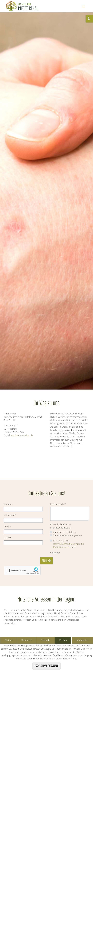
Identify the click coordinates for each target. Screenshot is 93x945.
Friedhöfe (45, 640)
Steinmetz (26, 640)
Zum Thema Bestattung (64, 532)
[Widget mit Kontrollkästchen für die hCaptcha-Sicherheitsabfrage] (22, 570)
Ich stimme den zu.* (68, 544)
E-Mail (7, 537)
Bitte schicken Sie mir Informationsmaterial (60, 526)
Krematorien (82, 640)
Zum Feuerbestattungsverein (67, 535)
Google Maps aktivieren (46, 665)
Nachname (10, 515)
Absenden (46, 560)
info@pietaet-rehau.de (22, 435)
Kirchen (63, 640)
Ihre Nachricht (58, 503)
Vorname (8, 503)
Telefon (7, 526)
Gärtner (8, 640)
